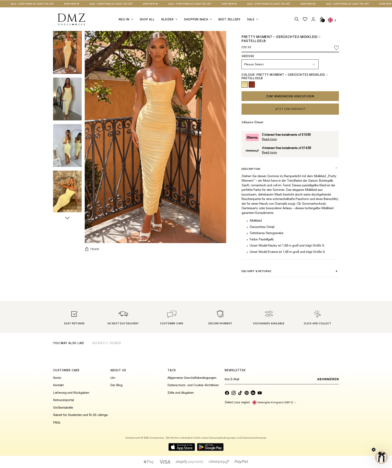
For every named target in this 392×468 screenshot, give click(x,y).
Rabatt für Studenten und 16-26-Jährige (80, 415)
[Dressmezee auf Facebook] (227, 392)
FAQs (56, 422)
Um (112, 378)
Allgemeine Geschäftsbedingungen (191, 378)
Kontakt (58, 385)
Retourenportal (63, 400)
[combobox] (333, 20)
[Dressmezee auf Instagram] (233, 392)
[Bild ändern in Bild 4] (67, 192)
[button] (381, 457)
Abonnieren (328, 379)
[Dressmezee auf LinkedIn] (253, 392)
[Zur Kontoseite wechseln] (313, 19)
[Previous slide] (325, 348)
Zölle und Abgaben (180, 393)
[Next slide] (335, 348)
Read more (269, 139)
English (333, 20)
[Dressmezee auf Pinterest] (246, 392)
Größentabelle (63, 407)
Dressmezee (157, 438)
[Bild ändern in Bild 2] (67, 99)
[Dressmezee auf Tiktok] (240, 392)
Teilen (94, 249)
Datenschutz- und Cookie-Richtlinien (193, 385)
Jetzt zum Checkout (290, 109)
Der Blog (116, 385)
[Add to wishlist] (336, 48)
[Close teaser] (374, 450)
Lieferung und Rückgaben (71, 393)
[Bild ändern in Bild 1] (67, 52)
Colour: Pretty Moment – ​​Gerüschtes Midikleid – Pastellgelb (285, 76)
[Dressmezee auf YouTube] (259, 392)
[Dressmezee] (71, 19)
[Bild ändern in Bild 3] (67, 145)
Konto (57, 378)
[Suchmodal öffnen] (296, 19)
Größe (253, 56)
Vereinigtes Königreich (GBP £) (275, 402)
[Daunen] (67, 218)
